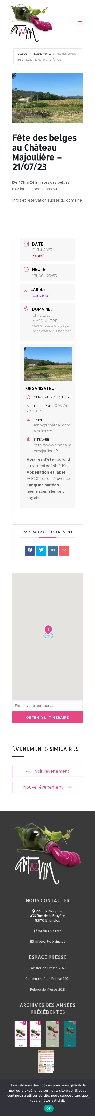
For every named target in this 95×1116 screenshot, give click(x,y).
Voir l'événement (52, 771)
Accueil (23, 53)
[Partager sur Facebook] (30, 551)
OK (48, 1108)
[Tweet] (41, 551)
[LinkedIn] (53, 551)
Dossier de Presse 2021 (48, 968)
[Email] (64, 551)
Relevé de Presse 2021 (47, 989)
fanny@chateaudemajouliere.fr (52, 428)
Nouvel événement (43, 787)
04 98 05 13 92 (49, 931)
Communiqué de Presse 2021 (47, 978)
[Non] (88, 1097)
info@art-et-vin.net (49, 941)
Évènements (42, 53)
